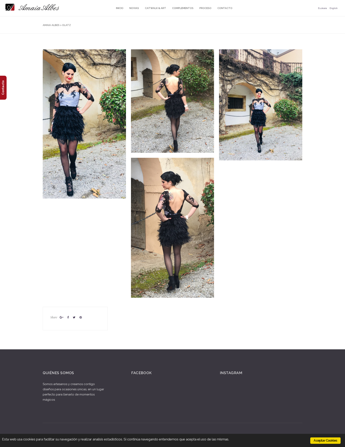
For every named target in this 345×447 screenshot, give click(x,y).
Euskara (322, 8)
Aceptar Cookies (325, 440)
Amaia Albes (51, 25)
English (334, 8)
